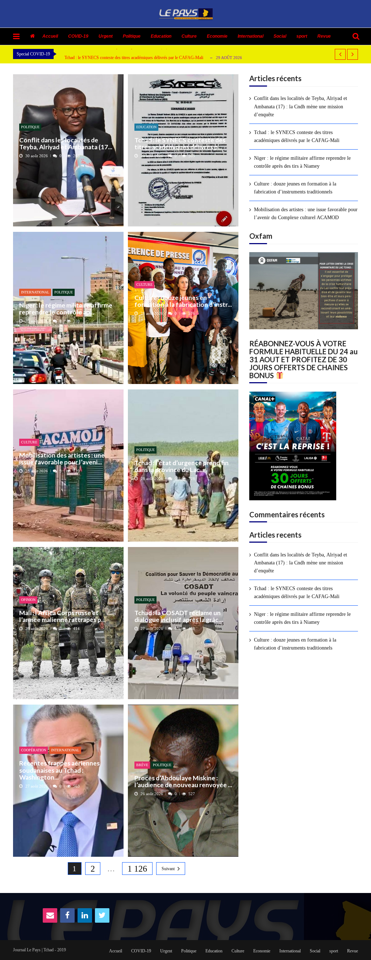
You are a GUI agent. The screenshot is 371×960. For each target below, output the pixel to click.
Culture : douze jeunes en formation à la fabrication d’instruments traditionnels (295, 188)
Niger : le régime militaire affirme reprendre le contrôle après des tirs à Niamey (302, 162)
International (250, 36)
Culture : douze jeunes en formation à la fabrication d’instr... (183, 301)
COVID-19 (78, 36)
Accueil (50, 36)
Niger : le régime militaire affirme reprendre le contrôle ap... (65, 309)
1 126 (137, 868)
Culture (189, 36)
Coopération (33, 750)
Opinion (28, 600)
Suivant (168, 868)
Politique (132, 36)
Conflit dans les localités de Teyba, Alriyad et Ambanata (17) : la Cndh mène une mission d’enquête (300, 106)
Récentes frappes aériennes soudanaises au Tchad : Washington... (59, 770)
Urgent (106, 36)
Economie (217, 36)
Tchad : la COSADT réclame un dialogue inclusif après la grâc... (178, 616)
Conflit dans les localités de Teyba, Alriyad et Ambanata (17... (65, 144)
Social (280, 36)
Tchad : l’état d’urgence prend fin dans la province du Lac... (181, 466)
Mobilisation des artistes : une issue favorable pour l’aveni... (62, 459)
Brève (142, 765)
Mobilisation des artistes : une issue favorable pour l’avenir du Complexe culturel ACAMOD (306, 213)
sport (301, 36)
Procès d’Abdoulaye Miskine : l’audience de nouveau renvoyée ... (183, 782)
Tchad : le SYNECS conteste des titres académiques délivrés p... (179, 144)
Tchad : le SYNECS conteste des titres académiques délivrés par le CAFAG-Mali (133, 57)
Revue (324, 36)
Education (161, 36)
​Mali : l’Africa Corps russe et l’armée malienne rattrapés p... (62, 616)
